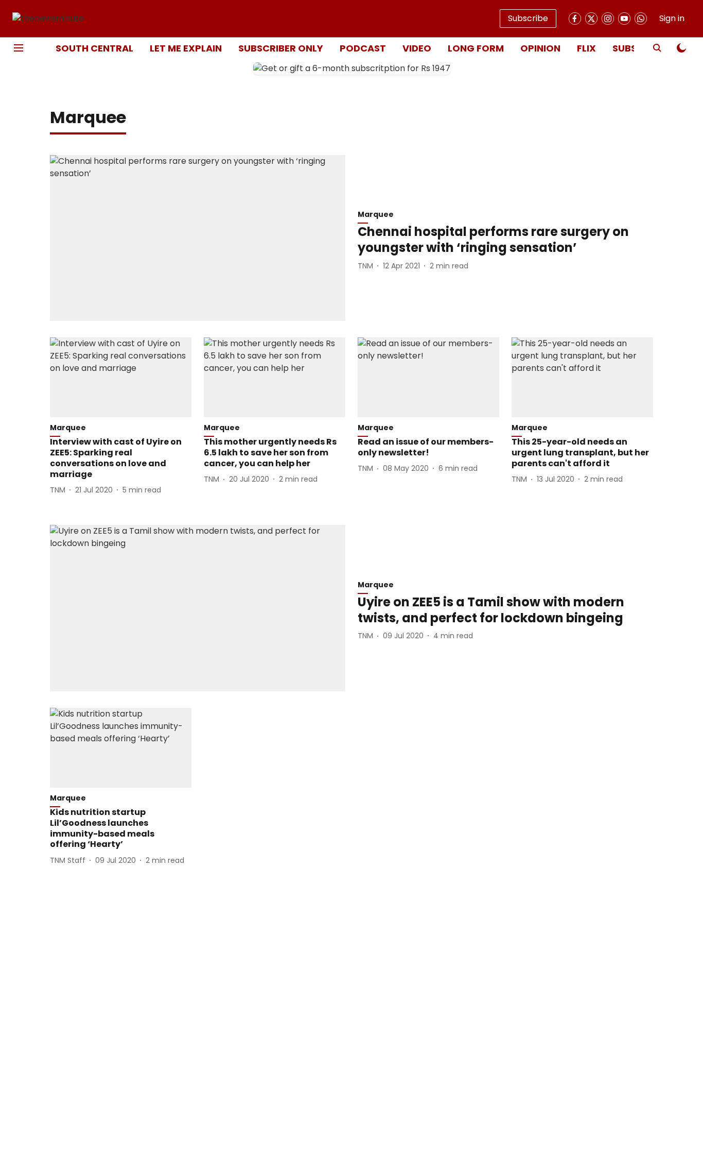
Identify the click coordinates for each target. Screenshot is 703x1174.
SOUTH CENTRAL (94, 48)
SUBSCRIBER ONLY (280, 48)
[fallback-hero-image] (197, 238)
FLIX (586, 48)
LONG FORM (476, 48)
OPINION (540, 48)
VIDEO (416, 48)
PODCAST (363, 48)
